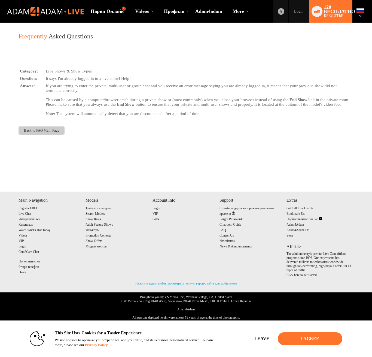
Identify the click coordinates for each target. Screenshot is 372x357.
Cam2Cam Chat (29, 252)
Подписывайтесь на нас (302, 219)
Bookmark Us (295, 214)
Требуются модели (98, 208)
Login (298, 11)
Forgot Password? (231, 219)
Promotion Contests (98, 235)
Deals (22, 272)
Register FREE (28, 208)
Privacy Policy (96, 345)
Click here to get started (301, 275)
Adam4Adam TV (297, 230)
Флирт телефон (29, 267)
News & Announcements (235, 246)
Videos (142, 11)
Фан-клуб (92, 230)
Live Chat (25, 214)
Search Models (95, 214)
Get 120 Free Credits (299, 208)
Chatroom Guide (230, 224)
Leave (261, 338)
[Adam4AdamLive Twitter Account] (281, 11)
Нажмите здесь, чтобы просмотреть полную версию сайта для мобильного (186, 283)
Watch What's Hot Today (34, 230)
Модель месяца (96, 246)
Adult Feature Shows (99, 224)
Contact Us (226, 235)
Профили (174, 11)
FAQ (222, 230)
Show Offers (94, 241)
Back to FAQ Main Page (41, 130)
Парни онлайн (107, 10)
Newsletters (227, 241)
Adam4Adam (295, 224)
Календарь (26, 224)
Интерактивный (29, 219)
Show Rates (93, 219)
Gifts (156, 219)
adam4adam (208, 11)
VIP (21, 241)
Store (289, 235)
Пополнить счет (29, 261)
